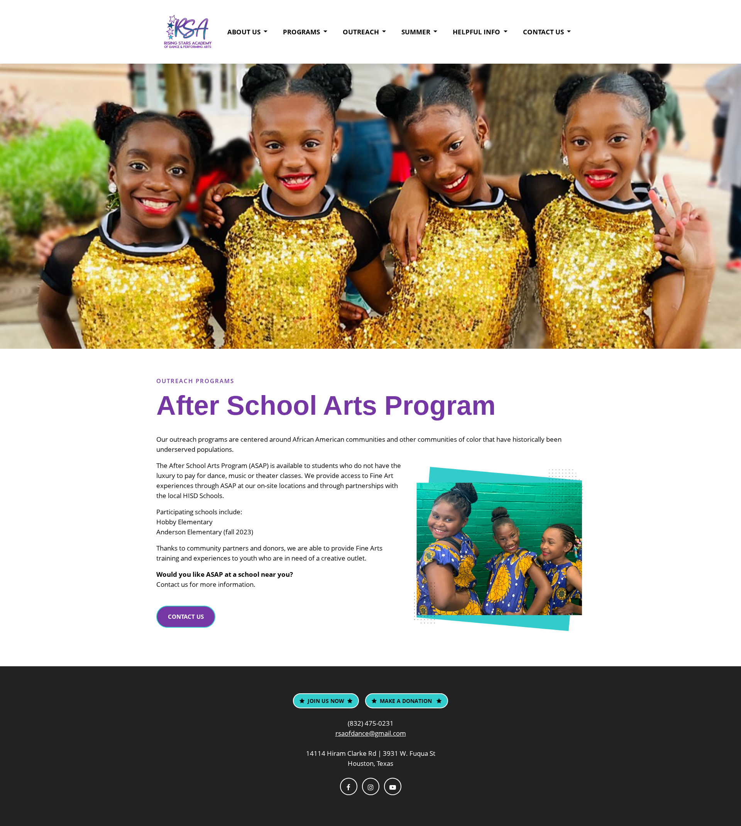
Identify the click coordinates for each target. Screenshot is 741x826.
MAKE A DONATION (406, 700)
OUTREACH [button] (362, 31)
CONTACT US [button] (544, 31)
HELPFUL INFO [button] (477, 31)
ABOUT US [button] (244, 31)
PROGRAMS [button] (302, 31)
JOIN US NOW (326, 700)
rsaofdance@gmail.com (370, 733)
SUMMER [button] (416, 31)
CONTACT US (186, 616)
